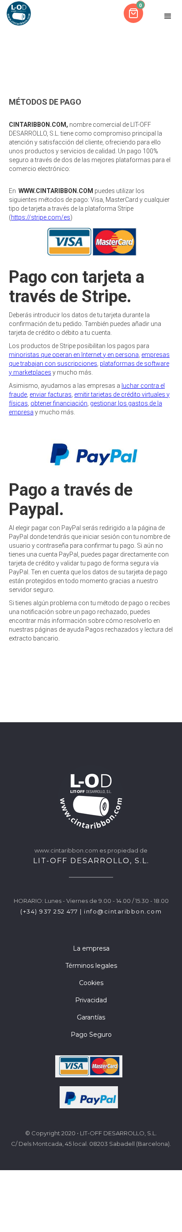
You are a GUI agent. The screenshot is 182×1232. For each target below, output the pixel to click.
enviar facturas (51, 394)
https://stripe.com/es (40, 217)
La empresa (91, 948)
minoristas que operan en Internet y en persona (74, 354)
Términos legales (91, 966)
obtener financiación (58, 403)
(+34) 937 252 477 (49, 911)
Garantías (91, 1017)
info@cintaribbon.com (123, 911)
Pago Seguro (91, 1035)
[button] (134, 13)
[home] (19, 13)
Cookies (91, 983)
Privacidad (91, 1000)
